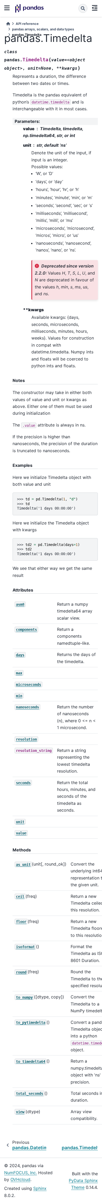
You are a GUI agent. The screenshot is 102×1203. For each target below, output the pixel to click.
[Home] (8, 23)
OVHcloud (20, 1179)
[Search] (82, 8)
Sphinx (40, 1188)
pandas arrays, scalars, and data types (43, 29)
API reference (27, 24)
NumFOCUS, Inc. (20, 1172)
